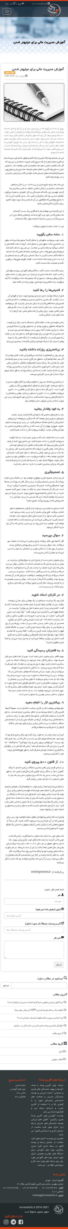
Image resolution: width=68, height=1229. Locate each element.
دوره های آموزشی (18, 1089)
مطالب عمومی (57, 1059)
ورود (19, 4)
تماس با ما (21, 1093)
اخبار (61, 1051)
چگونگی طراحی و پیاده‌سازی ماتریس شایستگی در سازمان (38, 1025)
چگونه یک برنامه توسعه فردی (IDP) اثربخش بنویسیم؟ (39, 1010)
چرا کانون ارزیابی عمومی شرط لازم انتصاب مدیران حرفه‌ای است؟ (35, 1002)
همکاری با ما (20, 1096)
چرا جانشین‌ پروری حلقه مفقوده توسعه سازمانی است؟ (40, 1018)
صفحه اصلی (20, 1085)
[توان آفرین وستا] (51, 10)
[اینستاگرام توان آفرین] (6, 1223)
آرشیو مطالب (57, 1033)
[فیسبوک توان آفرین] (21, 1223)
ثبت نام (9, 4)
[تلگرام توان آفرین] (13, 1223)
